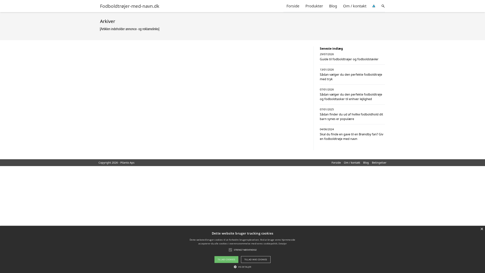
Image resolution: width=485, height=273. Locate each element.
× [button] (481, 229)
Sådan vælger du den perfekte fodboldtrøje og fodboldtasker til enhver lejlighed (351, 96)
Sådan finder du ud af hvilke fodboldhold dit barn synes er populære (351, 116)
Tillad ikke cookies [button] (255, 259)
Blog (333, 6)
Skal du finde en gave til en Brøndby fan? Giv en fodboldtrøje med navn (351, 136)
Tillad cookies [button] (226, 259)
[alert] (242, 249)
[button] (242, 267)
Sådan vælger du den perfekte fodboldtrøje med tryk (351, 76)
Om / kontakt (354, 6)
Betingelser (379, 162)
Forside (292, 6)
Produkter (314, 6)
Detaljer (282, 243)
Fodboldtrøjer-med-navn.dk (129, 6)
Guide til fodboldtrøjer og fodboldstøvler (349, 59)
